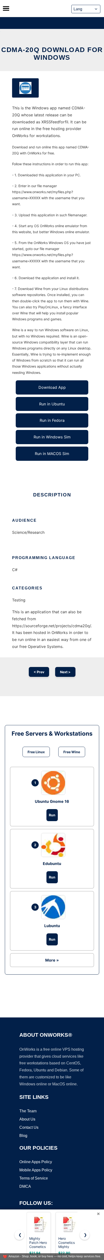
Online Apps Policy (35, 1162)
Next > (65, 672)
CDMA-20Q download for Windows (52, 53)
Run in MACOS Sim (52, 453)
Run (52, 815)
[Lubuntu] (54, 907)
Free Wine (71, 752)
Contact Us (28, 1127)
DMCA (25, 1186)
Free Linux (36, 752)
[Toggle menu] (6, 8)
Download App (52, 387)
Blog (23, 1136)
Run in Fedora (52, 420)
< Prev (39, 672)
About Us (27, 1119)
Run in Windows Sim (52, 437)
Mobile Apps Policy (35, 1170)
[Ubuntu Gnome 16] (54, 783)
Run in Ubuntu (52, 404)
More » (52, 960)
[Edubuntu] (54, 845)
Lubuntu (52, 925)
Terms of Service (33, 1178)
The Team (28, 1111)
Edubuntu (52, 863)
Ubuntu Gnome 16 (52, 801)
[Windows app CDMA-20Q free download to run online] (25, 88)
